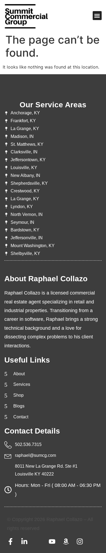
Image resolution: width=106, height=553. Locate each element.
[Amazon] (66, 541)
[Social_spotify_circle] (38, 541)
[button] (97, 15)
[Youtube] (52, 541)
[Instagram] (79, 541)
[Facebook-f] (10, 541)
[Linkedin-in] (24, 541)
